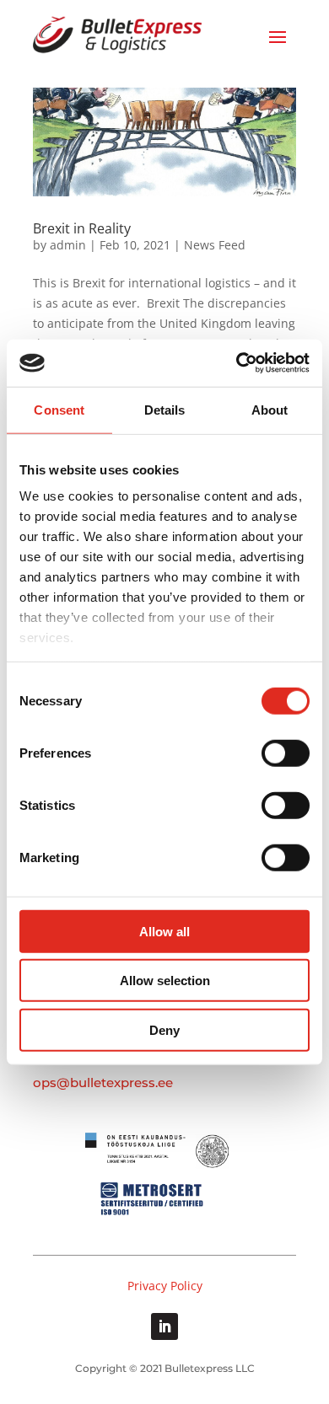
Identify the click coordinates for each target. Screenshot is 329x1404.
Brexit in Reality (82, 228)
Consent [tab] (59, 409)
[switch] (286, 752)
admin (68, 245)
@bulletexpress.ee (115, 1082)
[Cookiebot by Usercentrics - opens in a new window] (237, 363)
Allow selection (165, 980)
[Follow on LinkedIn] (164, 1326)
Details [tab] (165, 409)
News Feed (214, 245)
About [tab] (270, 409)
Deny (164, 1029)
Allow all (164, 931)
